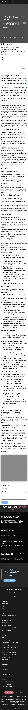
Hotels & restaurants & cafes (8, 672)
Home (2, 5)
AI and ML (4, 637)
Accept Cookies (9, 692)
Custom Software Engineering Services (10, 642)
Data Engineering (5, 645)
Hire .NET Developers (6, 618)
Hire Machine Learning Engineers (9, 615)
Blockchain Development (7, 640)
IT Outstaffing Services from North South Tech (11, 54)
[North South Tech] (7, 1)
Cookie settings (19, 692)
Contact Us (4, 502)
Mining (3, 677)
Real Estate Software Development (9, 652)
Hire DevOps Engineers (6, 620)
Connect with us (9, 580)
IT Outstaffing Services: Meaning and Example (11, 47)
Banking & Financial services (8, 667)
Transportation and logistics (8, 681)
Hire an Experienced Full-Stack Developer (10, 627)
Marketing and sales (6, 674)
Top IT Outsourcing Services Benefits (9, 49)
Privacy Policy (5, 603)
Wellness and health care (7, 686)
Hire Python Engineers (6, 630)
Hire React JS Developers (7, 625)
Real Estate (4, 679)
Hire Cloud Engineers (6, 623)
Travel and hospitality (6, 684)
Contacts (4, 608)
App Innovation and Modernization (9, 647)
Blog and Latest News (6, 606)
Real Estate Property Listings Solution (10, 650)
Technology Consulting (6, 657)
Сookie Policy (18, 708)
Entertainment (5, 669)
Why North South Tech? (6, 57)
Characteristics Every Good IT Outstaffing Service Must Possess (13, 52)
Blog (7, 5)
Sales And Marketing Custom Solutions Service (12, 654)
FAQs (2, 59)
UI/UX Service (5, 659)
